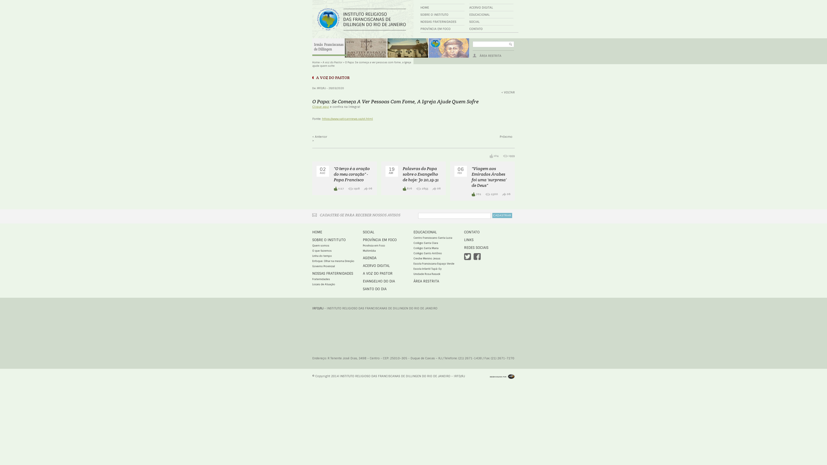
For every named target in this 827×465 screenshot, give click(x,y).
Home (424, 7)
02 (323, 170)
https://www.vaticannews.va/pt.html (347, 119)
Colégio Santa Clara (426, 243)
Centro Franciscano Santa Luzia (433, 238)
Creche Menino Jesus (427, 258)
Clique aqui (320, 107)
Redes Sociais (476, 247)
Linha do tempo (322, 256)
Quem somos (320, 245)
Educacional (479, 14)
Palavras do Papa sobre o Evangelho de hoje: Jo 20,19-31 (421, 174)
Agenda (369, 258)
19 (392, 170)
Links (469, 240)
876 (409, 188)
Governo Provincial (323, 266)
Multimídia (369, 251)
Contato (476, 29)
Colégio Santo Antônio (428, 253)
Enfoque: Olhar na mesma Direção (333, 261)
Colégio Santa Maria (426, 248)
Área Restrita (490, 56)
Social (474, 21)
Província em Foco (435, 29)
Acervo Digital (481, 7)
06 (370, 188)
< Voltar (508, 92)
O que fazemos (322, 251)
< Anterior (319, 137)
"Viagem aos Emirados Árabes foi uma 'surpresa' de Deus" (489, 177)
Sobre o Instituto (434, 14)
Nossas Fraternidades (438, 21)
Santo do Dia (375, 289)
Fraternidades (321, 279)
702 (478, 194)
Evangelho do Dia (379, 281)
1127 (340, 188)
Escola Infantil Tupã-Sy (428, 269)
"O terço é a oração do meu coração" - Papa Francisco (352, 174)
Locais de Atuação (323, 284)
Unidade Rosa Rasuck (427, 274)
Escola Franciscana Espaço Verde (434, 263)
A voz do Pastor (332, 62)
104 (496, 156)
